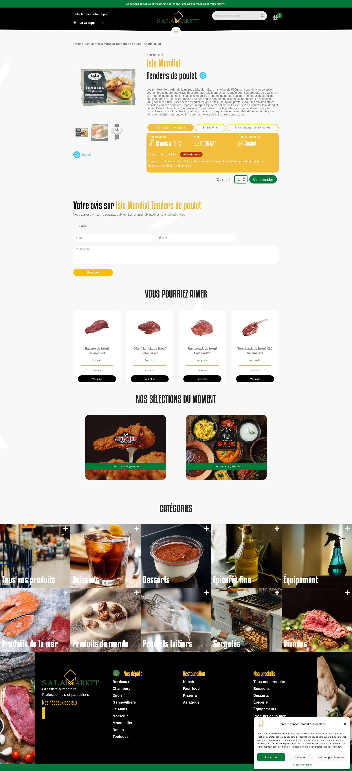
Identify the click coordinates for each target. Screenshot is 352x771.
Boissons (261, 688)
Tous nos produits (269, 682)
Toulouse (121, 737)
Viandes (90, 43)
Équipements (264, 709)
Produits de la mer (269, 716)
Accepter (271, 757)
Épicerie (260, 702)
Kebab (188, 682)
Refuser (300, 757)
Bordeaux (121, 682)
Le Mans (120, 709)
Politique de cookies (302, 764)
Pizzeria (190, 695)
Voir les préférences (331, 757)
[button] (344, 724)
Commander (263, 179)
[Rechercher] (262, 15)
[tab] (170, 127)
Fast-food (191, 688)
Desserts (261, 695)
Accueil (78, 43)
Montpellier (122, 723)
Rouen (118, 730)
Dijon (117, 695)
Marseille (121, 716)
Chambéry (121, 688)
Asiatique (191, 702)
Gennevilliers (124, 702)
